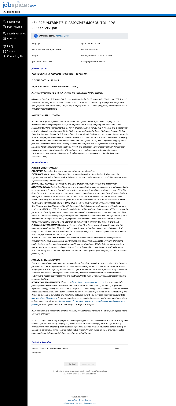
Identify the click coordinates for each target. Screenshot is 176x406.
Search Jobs (13, 21)
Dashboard (13, 11)
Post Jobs (12, 38)
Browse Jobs (72, 400)
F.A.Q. (10, 46)
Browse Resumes (85, 400)
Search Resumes (16, 33)
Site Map (79, 403)
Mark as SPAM (62, 35)
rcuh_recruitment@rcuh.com (44, 298)
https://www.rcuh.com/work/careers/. (88, 282)
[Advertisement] (106, 7)
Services (11, 51)
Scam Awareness (90, 403)
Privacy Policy (69, 403)
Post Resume (14, 26)
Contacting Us (15, 56)
